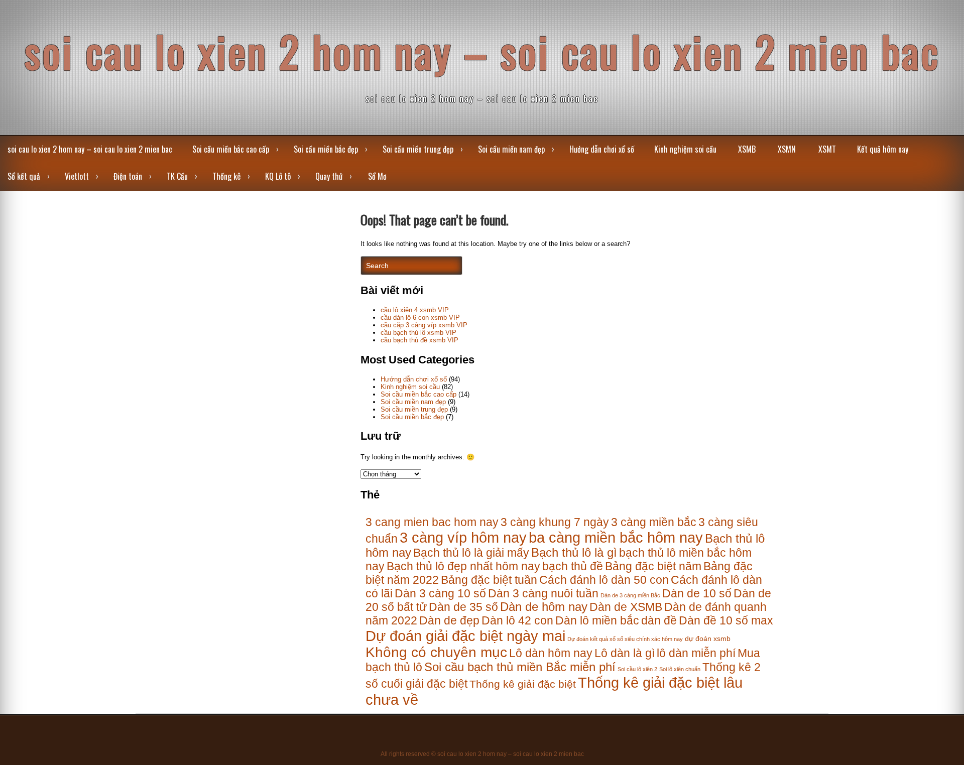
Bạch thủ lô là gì (574, 552)
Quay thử (328, 176)
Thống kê (226, 176)
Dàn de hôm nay (543, 606)
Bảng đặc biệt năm (653, 566)
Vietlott (77, 176)
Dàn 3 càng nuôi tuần (543, 593)
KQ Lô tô (278, 176)
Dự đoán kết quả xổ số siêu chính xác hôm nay (625, 639)
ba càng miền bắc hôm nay (616, 537)
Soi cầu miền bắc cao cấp (230, 149)
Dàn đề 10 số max (726, 620)
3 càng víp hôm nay (463, 537)
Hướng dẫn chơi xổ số (601, 149)
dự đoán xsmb (708, 639)
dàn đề (659, 620)
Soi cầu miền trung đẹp (418, 149)
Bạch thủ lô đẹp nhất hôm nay (463, 566)
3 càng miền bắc (653, 522)
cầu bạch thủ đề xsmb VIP (419, 340)
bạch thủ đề (572, 566)
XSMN (787, 149)
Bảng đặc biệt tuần (489, 579)
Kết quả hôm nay (882, 149)
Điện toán (127, 176)
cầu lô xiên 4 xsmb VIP (415, 310)
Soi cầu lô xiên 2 (637, 669)
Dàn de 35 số (463, 606)
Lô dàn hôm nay (550, 653)
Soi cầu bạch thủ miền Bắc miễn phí (520, 667)
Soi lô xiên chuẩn (679, 669)
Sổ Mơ (377, 176)
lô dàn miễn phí (696, 653)
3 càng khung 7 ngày (555, 522)
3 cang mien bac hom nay (432, 522)
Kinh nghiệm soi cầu (685, 149)
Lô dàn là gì (624, 653)
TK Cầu (177, 176)
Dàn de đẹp (449, 620)
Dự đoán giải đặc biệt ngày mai (465, 635)
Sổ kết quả (24, 176)
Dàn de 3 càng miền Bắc (630, 595)
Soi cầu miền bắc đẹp (326, 149)
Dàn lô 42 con (517, 620)
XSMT (827, 149)
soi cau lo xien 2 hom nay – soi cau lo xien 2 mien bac (482, 51)
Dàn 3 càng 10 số (440, 593)
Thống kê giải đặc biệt (522, 684)
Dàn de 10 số (697, 593)
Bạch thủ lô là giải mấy (471, 552)
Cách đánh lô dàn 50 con (604, 579)
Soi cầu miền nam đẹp (511, 149)
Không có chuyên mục (436, 652)
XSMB (747, 149)
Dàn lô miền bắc (597, 620)
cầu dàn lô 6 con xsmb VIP (420, 317)
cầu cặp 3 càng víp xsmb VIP (424, 325)
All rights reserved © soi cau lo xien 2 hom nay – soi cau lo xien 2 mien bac (482, 753)
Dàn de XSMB (625, 606)
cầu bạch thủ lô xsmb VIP (418, 332)
